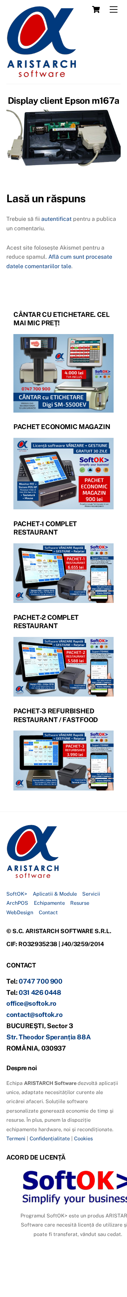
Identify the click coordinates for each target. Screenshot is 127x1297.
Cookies (83, 1138)
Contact (48, 912)
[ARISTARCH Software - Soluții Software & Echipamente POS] (41, 75)
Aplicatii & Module (55, 894)
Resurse (79, 903)
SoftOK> (16, 894)
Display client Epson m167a (63, 100)
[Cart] (96, 9)
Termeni (15, 1138)
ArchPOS (17, 903)
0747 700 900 (40, 981)
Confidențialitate (50, 1138)
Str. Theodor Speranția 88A (48, 1037)
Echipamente (49, 903)
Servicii (91, 894)
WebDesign (19, 912)
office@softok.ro (31, 1003)
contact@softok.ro (34, 1014)
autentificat (56, 219)
